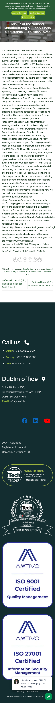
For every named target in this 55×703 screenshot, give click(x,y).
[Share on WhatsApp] (15, 259)
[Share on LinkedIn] (39, 259)
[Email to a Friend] (30, 259)
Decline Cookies (37, 13)
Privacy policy (28, 17)
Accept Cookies (19, 13)
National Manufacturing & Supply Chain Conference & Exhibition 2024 (28, 272)
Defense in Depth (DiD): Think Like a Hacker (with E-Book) (14, 284)
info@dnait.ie (17, 401)
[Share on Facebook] (20, 259)
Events (26, 269)
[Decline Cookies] (51, 11)
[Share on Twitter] (25, 259)
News (32, 269)
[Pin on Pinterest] (35, 259)
